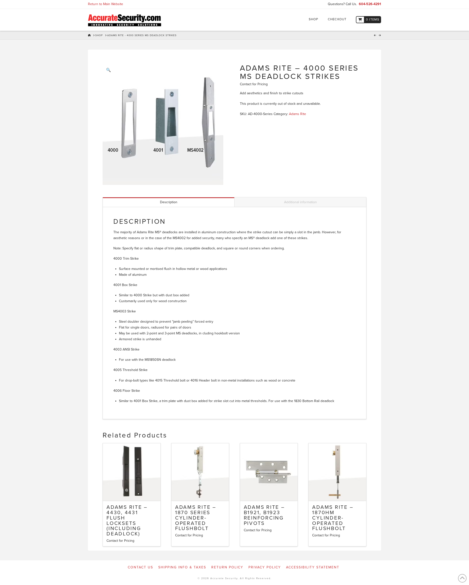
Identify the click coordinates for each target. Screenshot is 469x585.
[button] (108, 70)
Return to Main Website (105, 4)
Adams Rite (297, 114)
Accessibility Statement (312, 567)
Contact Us (140, 567)
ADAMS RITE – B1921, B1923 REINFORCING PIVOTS (264, 515)
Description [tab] (168, 202)
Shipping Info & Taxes (182, 567)
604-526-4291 (370, 4)
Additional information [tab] (300, 202)
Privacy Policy (264, 567)
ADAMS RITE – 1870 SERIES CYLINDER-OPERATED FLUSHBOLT (195, 518)
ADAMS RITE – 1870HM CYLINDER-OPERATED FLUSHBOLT (332, 518)
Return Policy (227, 567)
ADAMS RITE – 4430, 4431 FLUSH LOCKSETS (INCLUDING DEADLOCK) (127, 520)
